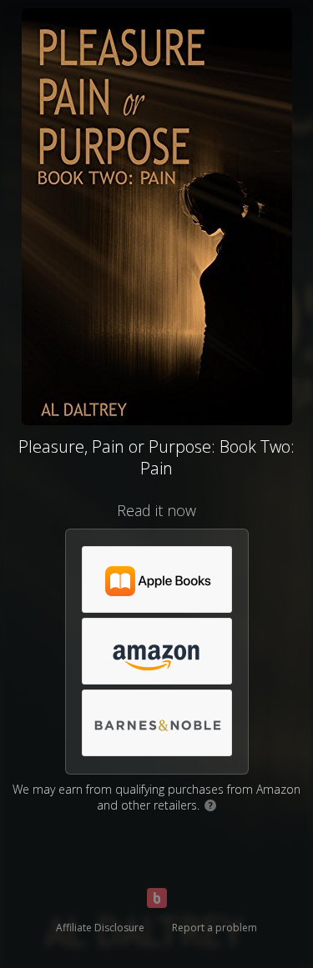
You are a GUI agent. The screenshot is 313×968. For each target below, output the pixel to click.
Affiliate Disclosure (100, 927)
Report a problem (214, 927)
